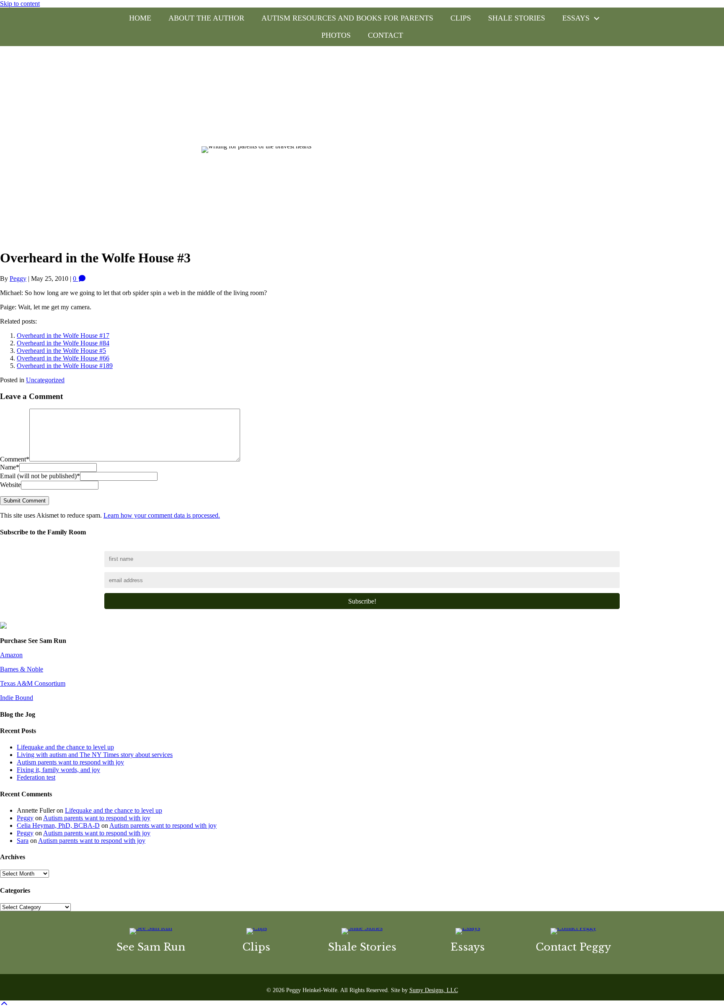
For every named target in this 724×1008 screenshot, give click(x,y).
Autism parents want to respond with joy (70, 762)
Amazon (11, 654)
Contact (385, 35)
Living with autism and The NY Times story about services (95, 754)
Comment (14, 459)
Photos (336, 35)
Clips (460, 18)
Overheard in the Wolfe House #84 (63, 343)
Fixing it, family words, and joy (58, 769)
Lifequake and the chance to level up (65, 747)
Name (9, 467)
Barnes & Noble (21, 669)
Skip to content (20, 3)
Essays (576, 18)
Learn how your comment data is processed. (161, 515)
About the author (206, 18)
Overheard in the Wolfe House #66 (63, 358)
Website (10, 484)
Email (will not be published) (40, 475)
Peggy (25, 817)
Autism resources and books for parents (347, 18)
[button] (597, 18)
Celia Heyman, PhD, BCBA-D (58, 825)
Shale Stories (516, 18)
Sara (22, 840)
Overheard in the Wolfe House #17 (63, 335)
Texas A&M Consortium (32, 683)
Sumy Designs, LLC (433, 990)
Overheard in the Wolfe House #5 (61, 350)
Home (140, 18)
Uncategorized (45, 380)
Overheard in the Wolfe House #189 (65, 365)
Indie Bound (16, 697)
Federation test (36, 777)
